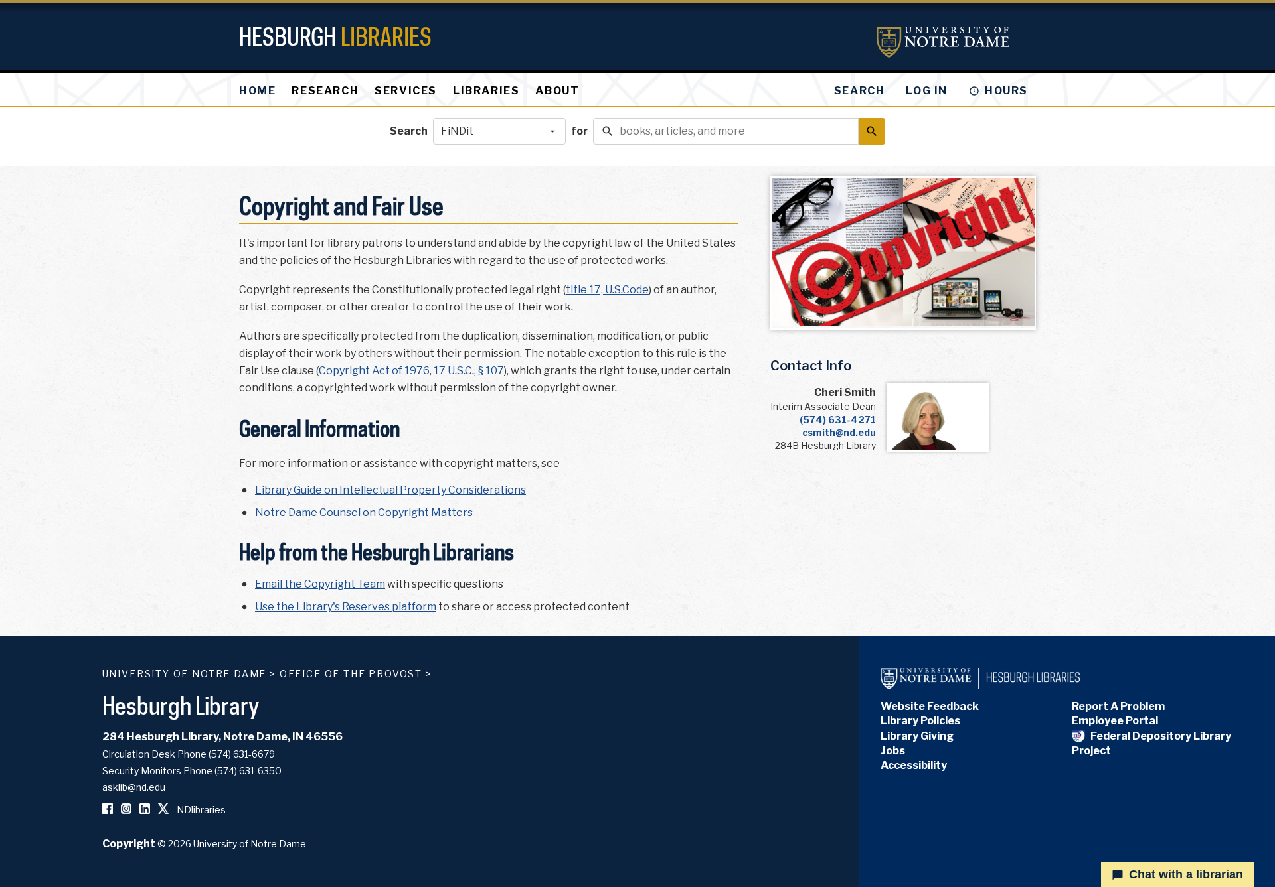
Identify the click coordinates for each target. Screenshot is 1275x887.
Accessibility (914, 765)
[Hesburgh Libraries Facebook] (107, 809)
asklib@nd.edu (133, 787)
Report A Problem (1118, 706)
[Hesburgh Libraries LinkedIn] (144, 809)
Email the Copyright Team (320, 584)
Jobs (893, 750)
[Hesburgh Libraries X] (163, 809)
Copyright (128, 843)
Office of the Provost (351, 673)
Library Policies (920, 721)
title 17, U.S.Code (607, 289)
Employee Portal (1115, 721)
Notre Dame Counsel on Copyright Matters (364, 512)
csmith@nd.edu (839, 432)
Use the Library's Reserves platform (345, 606)
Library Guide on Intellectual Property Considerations (390, 490)
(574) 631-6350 (248, 770)
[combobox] (499, 131)
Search (409, 131)
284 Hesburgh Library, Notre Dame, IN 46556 (222, 736)
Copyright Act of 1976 (374, 370)
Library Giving (917, 736)
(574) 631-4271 (838, 419)
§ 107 (491, 370)
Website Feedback (930, 706)
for (579, 131)
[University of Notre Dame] (943, 42)
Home (257, 90)
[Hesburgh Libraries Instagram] (126, 809)
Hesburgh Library (181, 705)
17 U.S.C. (454, 370)
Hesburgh (335, 36)
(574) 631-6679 (242, 754)
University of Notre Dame (184, 673)
